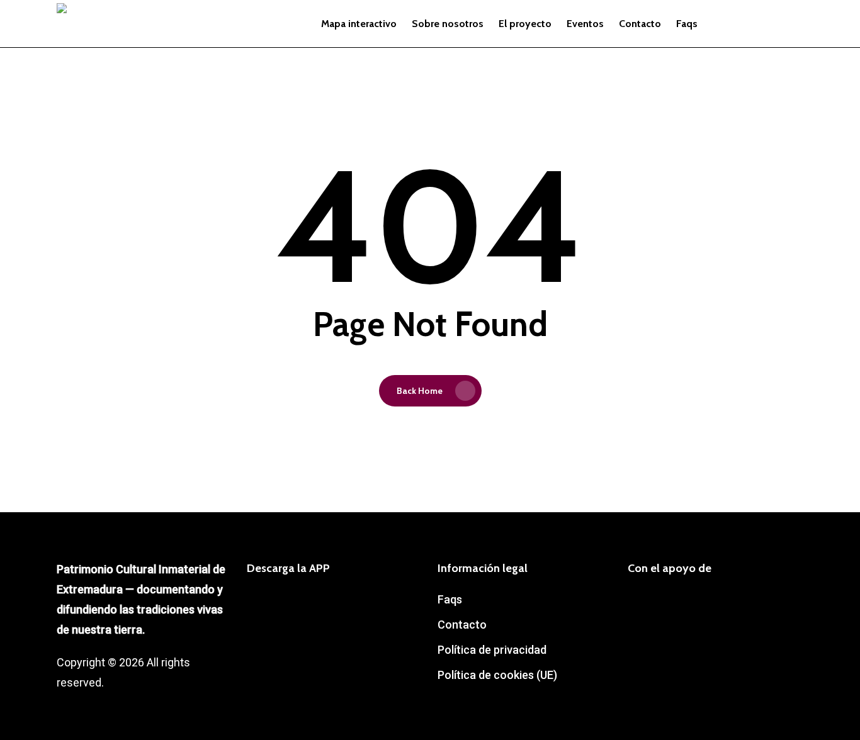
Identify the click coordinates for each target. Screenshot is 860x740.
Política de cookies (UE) (497, 674)
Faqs (450, 599)
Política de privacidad (492, 649)
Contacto (462, 624)
